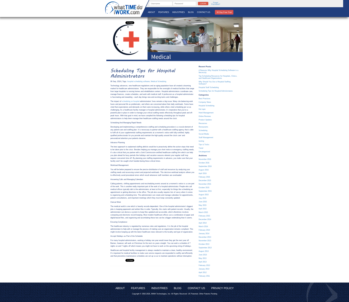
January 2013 (204, 269)
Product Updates (205, 120)
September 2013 (205, 248)
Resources (203, 123)
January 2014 (204, 233)
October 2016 (204, 163)
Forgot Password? (215, 3)
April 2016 (203, 173)
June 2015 (203, 202)
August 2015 (204, 195)
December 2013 (205, 237)
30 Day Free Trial (224, 12)
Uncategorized (204, 152)
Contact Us (203, 12)
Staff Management (206, 137)
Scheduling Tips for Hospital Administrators (216, 91)
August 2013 (204, 251)
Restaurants (203, 127)
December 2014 (205, 219)
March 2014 (203, 226)
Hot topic (202, 109)
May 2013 (202, 258)
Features (163, 12)
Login (203, 3)
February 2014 (204, 230)
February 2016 (204, 177)
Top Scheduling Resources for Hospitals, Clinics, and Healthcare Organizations (218, 77)
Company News (205, 102)
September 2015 (205, 191)
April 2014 (203, 223)
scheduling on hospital (130, 101)
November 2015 (205, 184)
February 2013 (204, 265)
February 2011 (204, 276)
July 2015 (202, 198)
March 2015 (203, 212)
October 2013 (204, 244)
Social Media (204, 134)
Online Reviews (205, 116)
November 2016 (205, 159)
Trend (201, 148)
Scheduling (203, 130)
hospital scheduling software (138, 81)
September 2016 (205, 166)
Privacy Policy (222, 288)
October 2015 (204, 188)
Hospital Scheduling (206, 106)
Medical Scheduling (158, 81)
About (151, 12)
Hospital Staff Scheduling (209, 87)
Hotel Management (206, 113)
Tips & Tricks (204, 145)
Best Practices (204, 99)
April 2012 (203, 272)
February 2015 (204, 216)
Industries (178, 12)
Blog (191, 12)
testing (201, 141)
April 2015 (203, 209)
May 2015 (202, 205)
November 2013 (205, 241)
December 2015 (205, 180)
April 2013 (203, 262)
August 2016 (204, 170)
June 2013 (203, 255)
